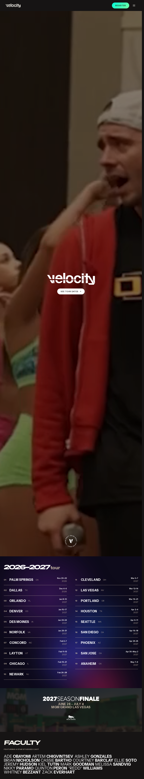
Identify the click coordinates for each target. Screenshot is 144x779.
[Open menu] (134, 5)
